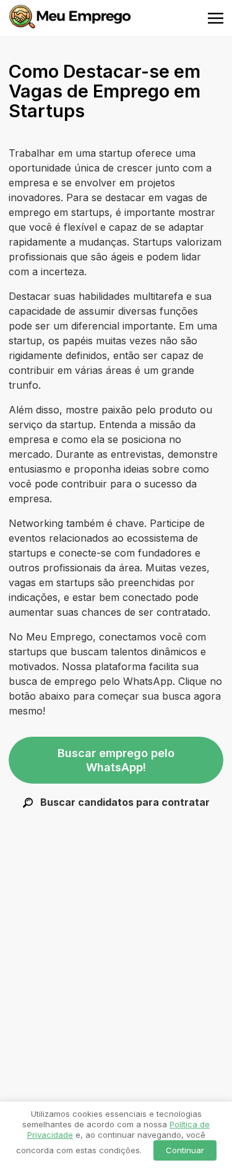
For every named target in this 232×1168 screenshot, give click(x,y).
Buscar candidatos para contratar (124, 802)
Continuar (185, 1150)
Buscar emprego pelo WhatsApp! (116, 760)
